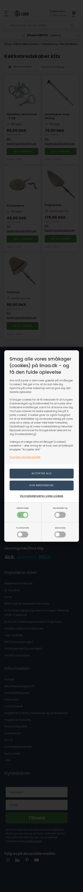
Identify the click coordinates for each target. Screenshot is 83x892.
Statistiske (60, 527)
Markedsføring (60, 508)
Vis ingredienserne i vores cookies (41, 496)
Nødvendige (23, 508)
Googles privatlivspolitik (25, 457)
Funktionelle (22, 527)
